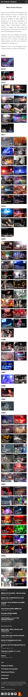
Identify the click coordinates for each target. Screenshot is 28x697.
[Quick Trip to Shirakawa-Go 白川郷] (13, 598)
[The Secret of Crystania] (13, 669)
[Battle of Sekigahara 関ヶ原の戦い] (13, 641)
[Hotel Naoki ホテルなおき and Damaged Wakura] (13, 619)
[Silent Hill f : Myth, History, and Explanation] (13, 631)
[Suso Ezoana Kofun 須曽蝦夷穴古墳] (13, 609)
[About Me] (13, 678)
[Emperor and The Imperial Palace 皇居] (13, 646)
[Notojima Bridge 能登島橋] (13, 614)
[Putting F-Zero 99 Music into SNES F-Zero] (13, 604)
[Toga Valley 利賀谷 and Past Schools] (13, 636)
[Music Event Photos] (13, 672)
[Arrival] (13, 656)
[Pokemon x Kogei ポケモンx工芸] (13, 652)
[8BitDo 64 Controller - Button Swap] (13, 594)
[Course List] (13, 675)
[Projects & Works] (13, 665)
